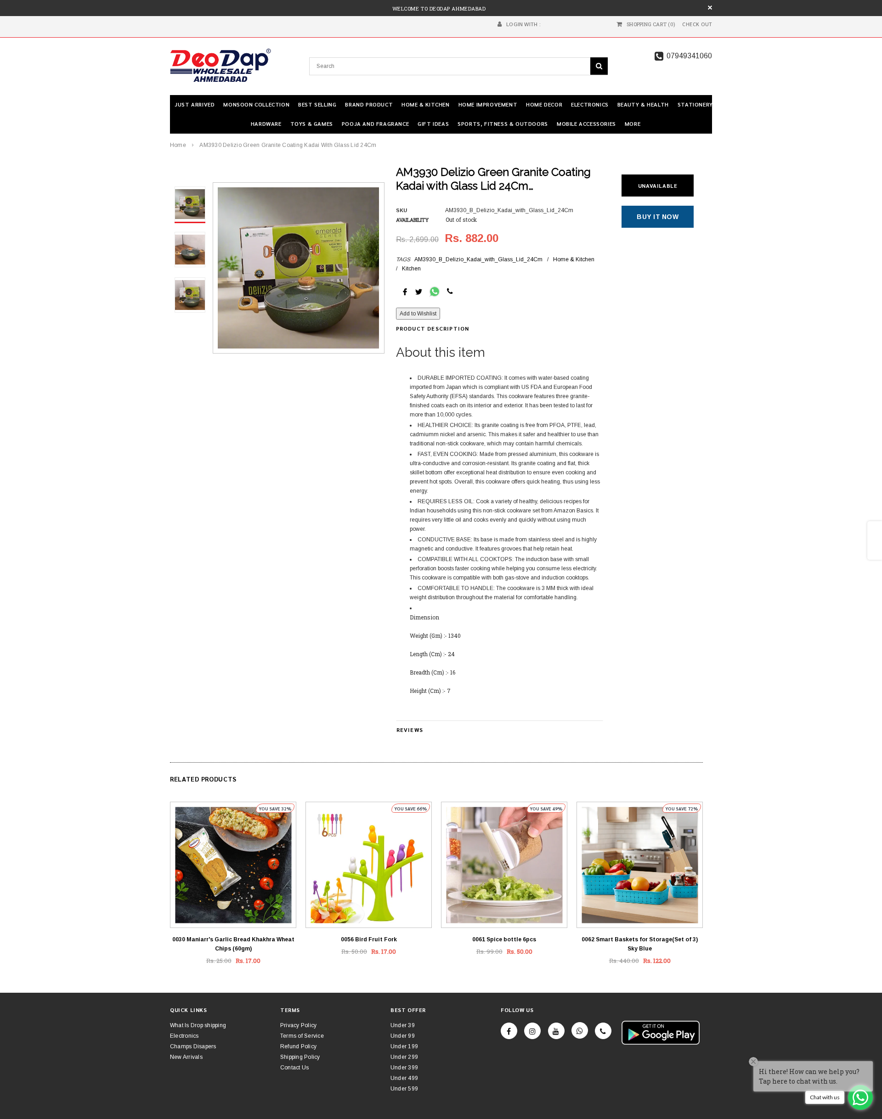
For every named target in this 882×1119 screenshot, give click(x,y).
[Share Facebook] (404, 291)
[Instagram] (532, 1031)
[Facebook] (509, 1031)
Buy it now (657, 216)
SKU (401, 210)
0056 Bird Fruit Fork (369, 939)
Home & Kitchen (573, 259)
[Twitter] (418, 291)
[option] (298, 268)
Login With (521, 24)
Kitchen (411, 268)
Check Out (697, 24)
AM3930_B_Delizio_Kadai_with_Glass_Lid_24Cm (478, 259)
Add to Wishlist (418, 313)
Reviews (409, 729)
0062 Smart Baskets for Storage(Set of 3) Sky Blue (640, 944)
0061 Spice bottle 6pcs (504, 939)
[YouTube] (556, 1031)
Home (178, 145)
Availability (412, 219)
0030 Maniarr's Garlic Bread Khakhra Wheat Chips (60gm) (233, 944)
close (710, 8)
